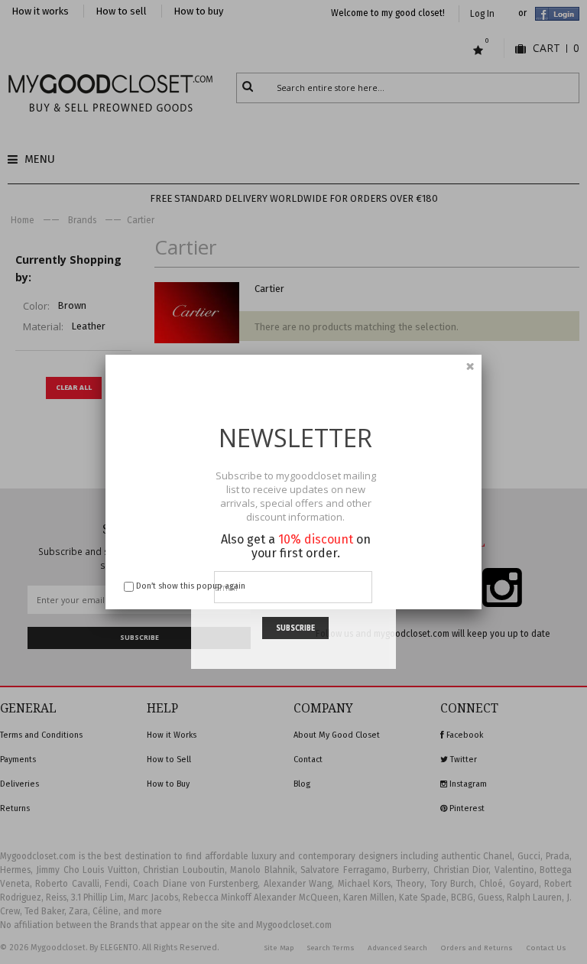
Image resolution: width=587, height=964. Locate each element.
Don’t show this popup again (190, 586)
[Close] (470, 366)
